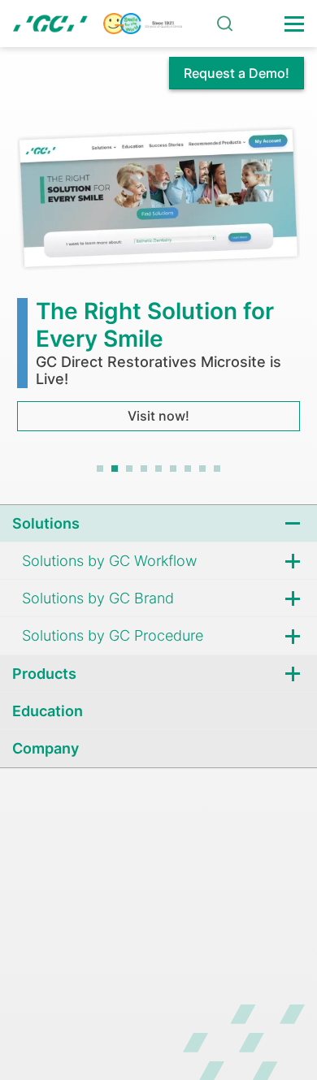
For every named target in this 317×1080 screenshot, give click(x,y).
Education (47, 710)
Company (45, 748)
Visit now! (158, 416)
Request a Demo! (236, 73)
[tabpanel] (158, 275)
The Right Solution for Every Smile (155, 324)
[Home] (97, 23)
